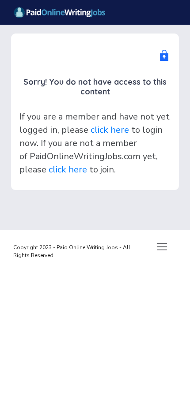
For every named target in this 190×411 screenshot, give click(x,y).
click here (110, 130)
